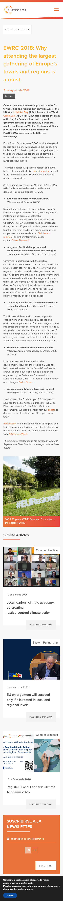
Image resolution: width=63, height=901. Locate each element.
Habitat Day (21, 112)
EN (28, 850)
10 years (16, 519)
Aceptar (10, 895)
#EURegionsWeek (17, 434)
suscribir (46, 866)
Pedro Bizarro (25, 382)
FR (34, 850)
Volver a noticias (17, 29)
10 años (9, 96)
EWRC (22, 522)
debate (51, 409)
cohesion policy (41, 171)
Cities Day (9, 115)
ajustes (29, 889)
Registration (9, 423)
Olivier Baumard (20, 240)
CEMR (25, 519)
